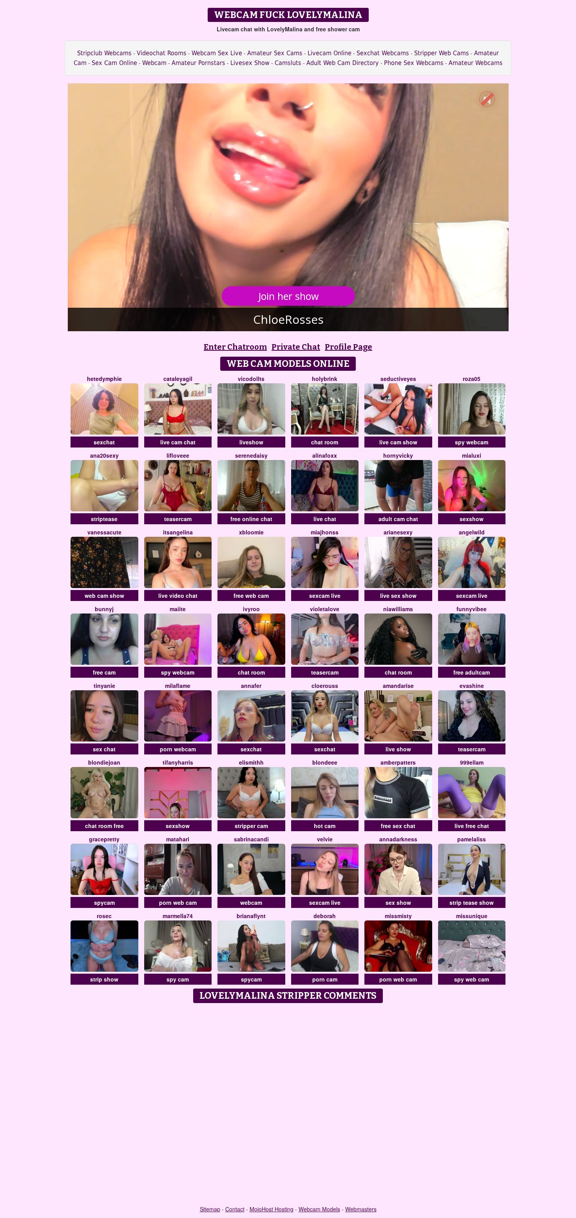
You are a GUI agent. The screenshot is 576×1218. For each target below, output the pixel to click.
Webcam (154, 63)
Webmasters (361, 1209)
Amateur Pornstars (198, 63)
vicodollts (251, 379)
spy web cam (471, 979)
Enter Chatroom (235, 347)
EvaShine (472, 685)
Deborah (324, 916)
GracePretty (104, 839)
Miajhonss (325, 532)
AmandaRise (398, 685)
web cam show (104, 595)
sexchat (104, 442)
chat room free (104, 826)
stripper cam (251, 826)
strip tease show (471, 902)
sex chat (104, 749)
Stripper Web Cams (441, 53)
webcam (251, 902)
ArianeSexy (398, 532)
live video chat (177, 595)
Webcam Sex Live (217, 53)
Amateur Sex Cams (274, 53)
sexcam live (325, 595)
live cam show (398, 442)
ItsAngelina (178, 532)
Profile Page (348, 347)
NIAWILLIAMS (398, 609)
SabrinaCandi (251, 839)
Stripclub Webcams (104, 53)
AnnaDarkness (398, 839)
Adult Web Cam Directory (342, 63)
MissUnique (471, 916)
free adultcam (471, 672)
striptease (104, 519)
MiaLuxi (471, 455)
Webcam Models (319, 1209)
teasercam (178, 519)
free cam (104, 672)
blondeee (324, 762)
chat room (324, 442)
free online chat (251, 519)
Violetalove (324, 609)
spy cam (178, 979)
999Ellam (472, 762)
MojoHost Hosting (271, 1209)
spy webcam (471, 442)
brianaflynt (251, 916)
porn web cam (178, 902)
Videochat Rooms (162, 53)
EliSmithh (251, 762)
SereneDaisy (251, 455)
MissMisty (398, 916)
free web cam (251, 595)
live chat (324, 519)
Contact (235, 1209)
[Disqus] (288, 1105)
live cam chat (178, 442)
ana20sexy (104, 455)
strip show (104, 979)
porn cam (324, 979)
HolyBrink (324, 379)
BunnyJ (104, 609)
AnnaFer (251, 685)
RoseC (104, 916)
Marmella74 (178, 916)
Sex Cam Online (114, 63)
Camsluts (288, 63)
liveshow (251, 442)
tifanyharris (178, 762)
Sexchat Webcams (383, 53)
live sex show (398, 595)
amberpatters (398, 762)
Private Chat (296, 347)
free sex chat (398, 826)
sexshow (472, 519)
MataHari (177, 839)
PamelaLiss (471, 839)
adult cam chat (398, 519)
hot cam (324, 826)
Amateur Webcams (476, 63)
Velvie (325, 839)
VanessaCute (104, 532)
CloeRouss (325, 685)
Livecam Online (329, 53)
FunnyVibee (471, 609)
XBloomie (251, 532)
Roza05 (471, 379)
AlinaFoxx (324, 455)
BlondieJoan (104, 762)
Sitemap (210, 1209)
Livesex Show (250, 63)
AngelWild (472, 532)
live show (398, 749)
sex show (398, 902)
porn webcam (178, 749)
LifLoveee (178, 455)
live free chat (472, 826)
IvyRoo (251, 609)
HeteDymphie (104, 379)
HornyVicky (398, 455)
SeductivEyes (398, 379)
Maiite (178, 609)
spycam (104, 902)
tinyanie (104, 685)
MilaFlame (177, 685)
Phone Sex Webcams (414, 63)
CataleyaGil (177, 379)
